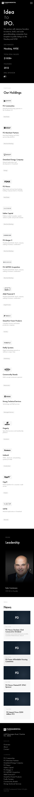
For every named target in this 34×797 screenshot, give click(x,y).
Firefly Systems (9, 779)
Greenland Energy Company (13, 763)
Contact (6, 749)
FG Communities (9, 758)
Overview (7, 745)
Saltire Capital (9, 767)
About (6, 747)
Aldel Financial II (9, 774)
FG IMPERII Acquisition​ (12, 772)
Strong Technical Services (12, 784)
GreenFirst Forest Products (13, 777)
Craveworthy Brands (11, 781)
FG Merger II (8, 770)
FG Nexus (7, 765)
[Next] (30, 570)
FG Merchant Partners (11, 760)
